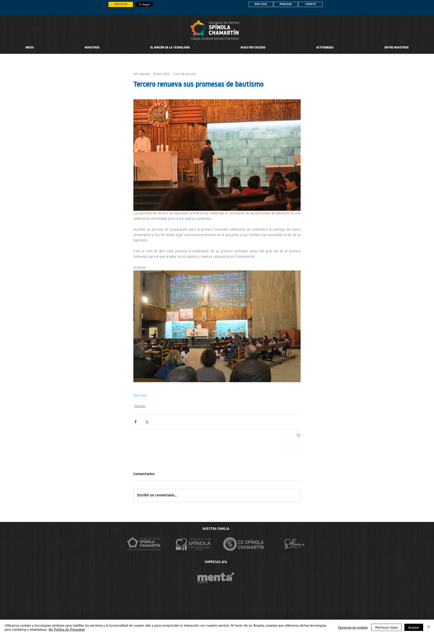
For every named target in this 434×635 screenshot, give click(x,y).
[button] (253, 48)
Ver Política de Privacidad (66, 629)
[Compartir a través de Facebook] (135, 421)
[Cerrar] (428, 627)
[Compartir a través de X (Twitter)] (146, 421)
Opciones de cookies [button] (353, 627)
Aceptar (413, 627)
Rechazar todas (386, 627)
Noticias (140, 406)
